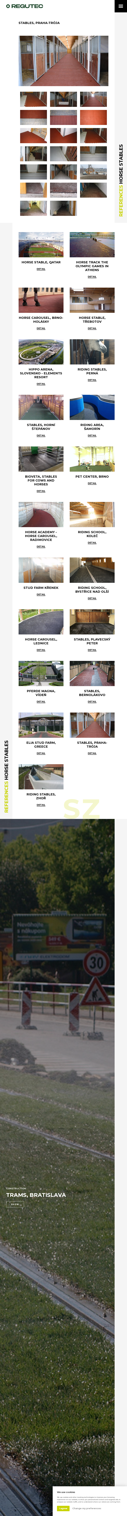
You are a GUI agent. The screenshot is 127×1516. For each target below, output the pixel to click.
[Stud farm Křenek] (41, 570)
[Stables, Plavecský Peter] (92, 621)
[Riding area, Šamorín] (92, 407)
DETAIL (92, 380)
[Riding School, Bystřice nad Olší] (92, 570)
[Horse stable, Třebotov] (92, 300)
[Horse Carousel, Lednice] (41, 621)
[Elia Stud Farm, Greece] (41, 725)
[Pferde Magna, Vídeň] (41, 673)
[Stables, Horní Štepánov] (41, 407)
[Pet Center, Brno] (92, 459)
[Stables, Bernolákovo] (92, 673)
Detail (41, 269)
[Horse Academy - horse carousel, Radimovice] (41, 514)
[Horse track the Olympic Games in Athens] (92, 244)
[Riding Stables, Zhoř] (41, 776)
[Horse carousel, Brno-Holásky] (41, 300)
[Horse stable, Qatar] (41, 244)
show (15, 1204)
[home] (24, 6)
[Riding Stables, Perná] (92, 351)
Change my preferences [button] (86, 1508)
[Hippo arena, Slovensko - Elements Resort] (41, 351)
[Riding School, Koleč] (92, 514)
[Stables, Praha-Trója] (63, 61)
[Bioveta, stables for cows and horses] (41, 459)
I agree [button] (63, 1508)
